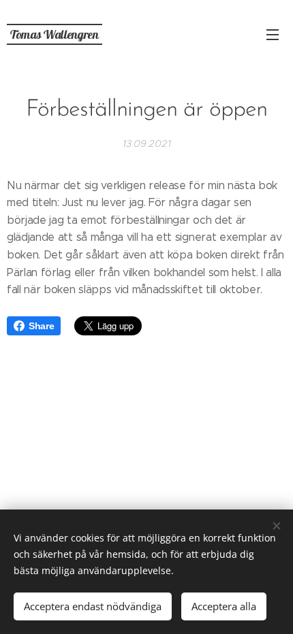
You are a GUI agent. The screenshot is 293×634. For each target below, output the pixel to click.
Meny (272, 34)
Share (41, 325)
